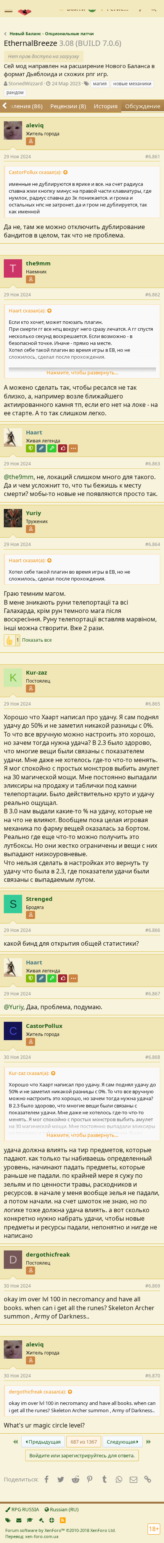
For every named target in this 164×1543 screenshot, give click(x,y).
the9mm (38, 263)
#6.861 (152, 156)
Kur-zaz (36, 672)
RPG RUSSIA (24, 1509)
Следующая (122, 1441)
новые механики (132, 83)
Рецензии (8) (68, 106)
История (105, 106)
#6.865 (152, 704)
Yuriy (33, 513)
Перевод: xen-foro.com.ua (31, 1536)
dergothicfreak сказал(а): (37, 1391)
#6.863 (152, 463)
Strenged (39, 898)
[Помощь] (52, 1520)
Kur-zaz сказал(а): (29, 1073)
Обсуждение (142, 106)
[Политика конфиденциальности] (41, 1520)
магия (100, 83)
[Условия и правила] (30, 1520)
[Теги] (8, 1520)
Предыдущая (44, 1441)
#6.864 (152, 544)
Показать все (37, 640)
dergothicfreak (48, 1254)
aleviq (35, 125)
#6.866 (152, 930)
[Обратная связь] (19, 1520)
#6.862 (152, 294)
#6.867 (152, 993)
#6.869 (152, 1286)
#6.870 (152, 1375)
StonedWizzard (25, 83)
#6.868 (152, 1057)
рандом (15, 92)
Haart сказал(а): (27, 310)
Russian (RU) (64, 1509)
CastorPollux (44, 1025)
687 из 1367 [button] (84, 1441)
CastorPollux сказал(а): (35, 172)
